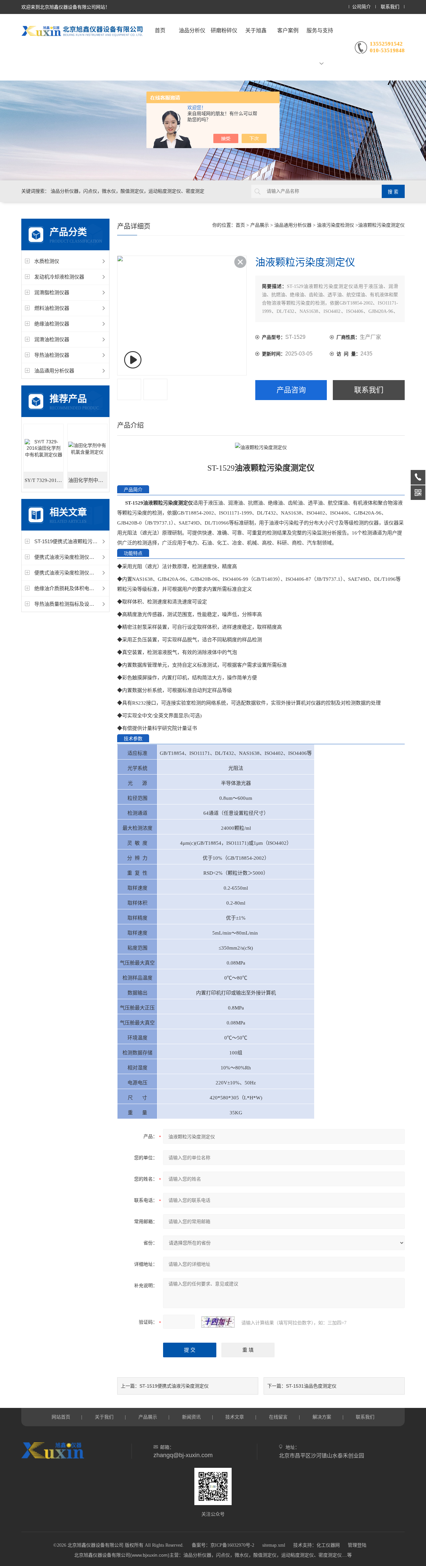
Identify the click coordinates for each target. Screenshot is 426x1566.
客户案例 (288, 30)
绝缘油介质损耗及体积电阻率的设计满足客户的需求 (91, 588)
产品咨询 (291, 390)
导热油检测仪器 (51, 355)
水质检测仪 (46, 261)
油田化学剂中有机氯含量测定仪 (87, 480)
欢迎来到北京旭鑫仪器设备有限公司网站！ (65, 7)
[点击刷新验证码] (218, 1322)
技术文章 (234, 1417)
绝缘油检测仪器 (51, 324)
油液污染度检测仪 (335, 225)
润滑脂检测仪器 (51, 292)
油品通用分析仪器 (54, 370)
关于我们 (104, 1417)
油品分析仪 (192, 30)
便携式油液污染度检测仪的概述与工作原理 (81, 557)
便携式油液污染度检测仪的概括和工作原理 (81, 572)
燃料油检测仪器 (51, 308)
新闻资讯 (191, 1417)
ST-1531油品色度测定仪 (311, 1386)
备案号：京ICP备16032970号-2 (223, 1545)
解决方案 (322, 1417)
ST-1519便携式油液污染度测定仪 (174, 1386)
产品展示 (259, 225)
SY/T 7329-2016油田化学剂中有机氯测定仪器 (44, 480)
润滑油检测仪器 (51, 339)
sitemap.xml (273, 1545)
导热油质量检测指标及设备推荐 (69, 604)
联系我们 (390, 7)
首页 (160, 30)
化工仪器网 (328, 1545)
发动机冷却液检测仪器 (59, 277)
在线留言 (278, 1417)
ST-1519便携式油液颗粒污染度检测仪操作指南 (85, 541)
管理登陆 (357, 1545)
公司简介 (361, 7)
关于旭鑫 (256, 30)
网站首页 (61, 1417)
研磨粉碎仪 (224, 30)
